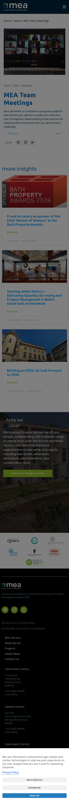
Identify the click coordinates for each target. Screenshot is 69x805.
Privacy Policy (10, 772)
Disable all (34, 787)
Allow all (34, 795)
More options (34, 779)
